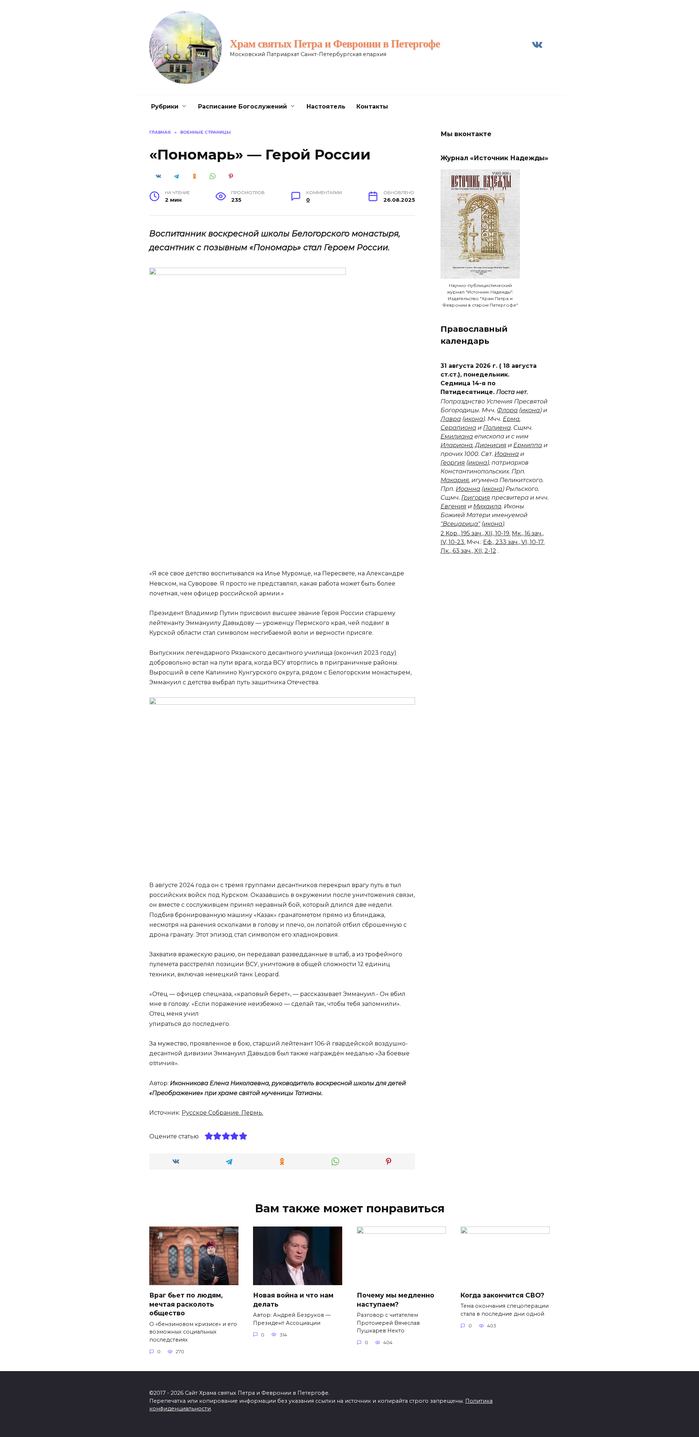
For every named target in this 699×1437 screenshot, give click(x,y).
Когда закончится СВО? (502, 1295)
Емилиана (457, 436)
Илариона (457, 445)
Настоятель (326, 106)
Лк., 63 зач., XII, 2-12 (468, 550)
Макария (455, 480)
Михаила (487, 506)
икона (530, 410)
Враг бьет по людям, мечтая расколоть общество (186, 1304)
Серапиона (458, 427)
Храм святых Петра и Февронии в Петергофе (335, 44)
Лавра (451, 419)
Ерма (511, 419)
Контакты (372, 106)
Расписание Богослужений (242, 106)
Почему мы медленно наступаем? (395, 1299)
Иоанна (506, 453)
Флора (507, 410)
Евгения (453, 506)
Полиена (497, 427)
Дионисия (490, 445)
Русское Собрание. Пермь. (222, 1112)
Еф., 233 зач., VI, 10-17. (514, 542)
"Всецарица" (460, 523)
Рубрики (164, 106)
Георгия (453, 462)
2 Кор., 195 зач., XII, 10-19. (475, 533)
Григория (475, 497)
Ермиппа (527, 445)
